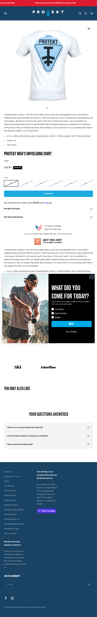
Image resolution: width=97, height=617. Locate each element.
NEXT (71, 324)
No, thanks (71, 331)
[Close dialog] (92, 277)
